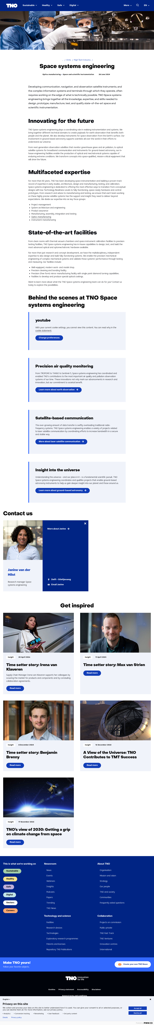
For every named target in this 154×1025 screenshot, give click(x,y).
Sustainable (28, 5)
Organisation (105, 870)
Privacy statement (66, 989)
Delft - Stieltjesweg (61, 580)
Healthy (46, 5)
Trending (50, 903)
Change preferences (49, 338)
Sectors (10, 903)
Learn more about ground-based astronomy (61, 490)
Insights (50, 886)
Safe (59, 5)
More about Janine (56, 529)
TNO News (51, 908)
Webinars (50, 881)
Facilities (50, 922)
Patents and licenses (55, 944)
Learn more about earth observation (57, 390)
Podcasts (50, 892)
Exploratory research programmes (62, 938)
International (106, 949)
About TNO (103, 864)
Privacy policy (16, 1017)
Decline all (138, 1013)
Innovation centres (108, 944)
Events (49, 875)
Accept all (137, 1008)
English (6, 999)
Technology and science (57, 916)
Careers (10, 911)
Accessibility (82, 989)
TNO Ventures (106, 938)
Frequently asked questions (112, 903)
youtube (43, 320)
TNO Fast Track (107, 933)
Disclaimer (96, 989)
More (126, 5)
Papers (49, 897)
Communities (105, 897)
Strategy (104, 881)
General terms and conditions (74, 996)
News (48, 870)
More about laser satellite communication (59, 442)
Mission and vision (108, 875)
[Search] (137, 5)
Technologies (52, 933)
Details (5, 1017)
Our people (105, 886)
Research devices (54, 928)
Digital (73, 5)
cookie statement (43, 330)
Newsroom (50, 864)
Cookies (51, 989)
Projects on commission (110, 922)
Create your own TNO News (135, 964)
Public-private (106, 928)
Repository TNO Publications (59, 949)
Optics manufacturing (41, 217)
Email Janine (57, 585)
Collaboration (104, 916)
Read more (15, 689)
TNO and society (107, 892)
